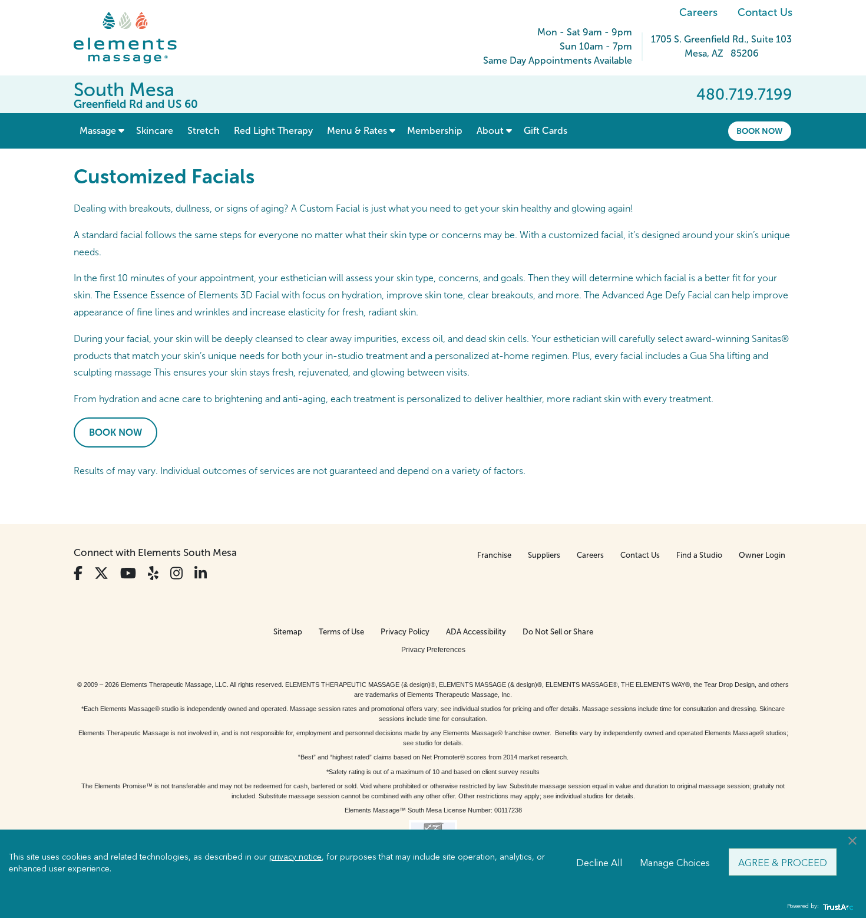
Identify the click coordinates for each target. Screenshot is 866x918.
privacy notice (295, 856)
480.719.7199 (744, 94)
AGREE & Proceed (782, 862)
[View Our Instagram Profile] (176, 573)
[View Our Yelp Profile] (153, 573)
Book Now (759, 131)
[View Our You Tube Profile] (128, 573)
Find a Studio (699, 555)
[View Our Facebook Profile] (78, 573)
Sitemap (287, 631)
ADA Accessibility (476, 631)
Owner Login (762, 555)
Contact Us (765, 12)
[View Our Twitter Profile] (101, 573)
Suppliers (544, 555)
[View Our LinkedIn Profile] (200, 573)
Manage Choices (675, 862)
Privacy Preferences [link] (433, 650)
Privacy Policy (405, 631)
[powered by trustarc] (836, 906)
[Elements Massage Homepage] (134, 37)
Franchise (494, 555)
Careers (698, 12)
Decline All (599, 862)
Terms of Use (341, 631)
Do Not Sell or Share (558, 631)
